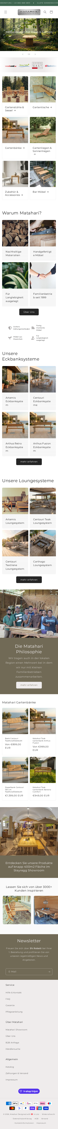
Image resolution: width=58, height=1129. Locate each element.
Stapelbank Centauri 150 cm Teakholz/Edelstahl (14, 789)
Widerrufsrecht (48, 1114)
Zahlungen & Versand (17, 1073)
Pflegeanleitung (14, 1011)
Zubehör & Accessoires (12, 193)
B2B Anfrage (12, 1042)
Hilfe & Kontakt (14, 992)
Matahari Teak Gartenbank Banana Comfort (42, 789)
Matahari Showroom (16, 1029)
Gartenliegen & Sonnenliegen (42, 149)
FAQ (8, 999)
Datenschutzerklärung (22, 1119)
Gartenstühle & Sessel (14, 109)
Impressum (12, 1079)
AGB (36, 1119)
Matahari (13, 1114)
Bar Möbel (39, 191)
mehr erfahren (29, 461)
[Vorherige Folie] (23, 54)
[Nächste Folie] (35, 54)
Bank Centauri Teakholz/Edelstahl (13, 739)
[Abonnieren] (49, 971)
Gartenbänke (13, 148)
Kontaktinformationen (24, 1123)
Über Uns (29, 312)
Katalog (10, 1067)
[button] (6, 12)
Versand (44, 1119)
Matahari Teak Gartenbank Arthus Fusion (41, 740)
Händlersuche (13, 1049)
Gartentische (41, 107)
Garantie (10, 1005)
